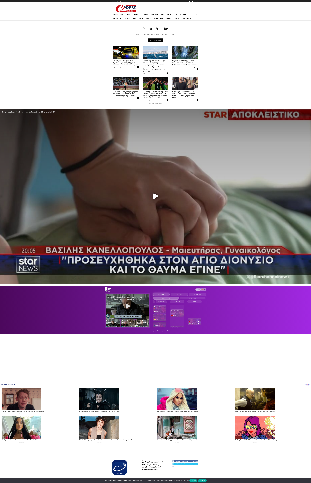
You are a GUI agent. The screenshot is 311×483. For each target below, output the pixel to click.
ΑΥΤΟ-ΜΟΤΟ (117, 18)
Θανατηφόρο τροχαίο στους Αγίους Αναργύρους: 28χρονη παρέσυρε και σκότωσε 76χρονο (125, 63)
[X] (192, 1)
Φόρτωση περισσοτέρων (155, 103)
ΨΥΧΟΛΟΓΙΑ (183, 14)
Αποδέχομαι (193, 480)
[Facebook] (189, 1)
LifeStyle (169, 14)
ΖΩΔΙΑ (134, 18)
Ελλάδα (122, 14)
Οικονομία (145, 14)
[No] (309, 480)
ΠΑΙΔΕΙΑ (156, 18)
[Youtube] (195, 1)
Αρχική (115, 14)
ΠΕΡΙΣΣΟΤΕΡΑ (186, 18)
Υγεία (176, 14)
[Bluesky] (197, 1)
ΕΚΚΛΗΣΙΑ (148, 18)
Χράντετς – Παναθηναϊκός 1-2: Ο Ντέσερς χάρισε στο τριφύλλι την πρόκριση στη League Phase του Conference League (155, 95)
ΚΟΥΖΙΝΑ (141, 18)
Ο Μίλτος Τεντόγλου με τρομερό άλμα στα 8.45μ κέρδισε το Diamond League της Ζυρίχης (125, 94)
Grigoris (115, 67)
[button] (197, 14)
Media (162, 14)
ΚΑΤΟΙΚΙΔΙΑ (176, 18)
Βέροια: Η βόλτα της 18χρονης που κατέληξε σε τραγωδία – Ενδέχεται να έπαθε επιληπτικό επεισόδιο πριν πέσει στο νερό (184, 64)
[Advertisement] (169, 8)
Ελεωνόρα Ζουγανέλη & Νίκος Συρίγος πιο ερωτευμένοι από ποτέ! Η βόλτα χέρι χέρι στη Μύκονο (184, 95)
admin (114, 98)
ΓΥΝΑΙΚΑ (168, 18)
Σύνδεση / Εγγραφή (116, 1)
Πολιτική (136, 14)
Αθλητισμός (154, 14)
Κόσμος (129, 14)
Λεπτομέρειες (202, 480)
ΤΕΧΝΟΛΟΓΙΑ (126, 18)
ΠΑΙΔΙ (161, 18)
